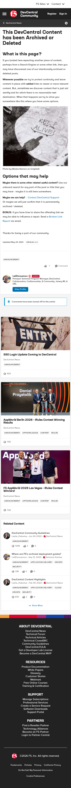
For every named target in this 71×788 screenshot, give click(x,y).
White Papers (35, 670)
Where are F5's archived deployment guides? (36, 554)
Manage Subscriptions (35, 699)
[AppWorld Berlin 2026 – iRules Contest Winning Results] (35, 398)
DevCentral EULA (35, 647)
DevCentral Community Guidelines (31, 533)
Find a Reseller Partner (35, 725)
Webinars (35, 679)
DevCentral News (14, 23)
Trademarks (16, 765)
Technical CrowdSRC (35, 640)
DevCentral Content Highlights (29, 579)
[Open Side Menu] (4, 13)
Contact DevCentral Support (43, 197)
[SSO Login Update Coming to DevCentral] (35, 333)
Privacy (37, 765)
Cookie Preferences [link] (35, 776)
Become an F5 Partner (35, 732)
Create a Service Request (35, 705)
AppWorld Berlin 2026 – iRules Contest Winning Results (34, 421)
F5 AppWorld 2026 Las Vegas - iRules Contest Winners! (33, 490)
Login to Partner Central (36, 735)
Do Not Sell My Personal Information (35, 770)
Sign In (63, 13)
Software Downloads (35, 709)
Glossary (35, 673)
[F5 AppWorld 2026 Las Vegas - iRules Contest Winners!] (35, 467)
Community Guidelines (35, 643)
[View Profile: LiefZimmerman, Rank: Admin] (7, 279)
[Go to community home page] (24, 14)
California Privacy (52, 765)
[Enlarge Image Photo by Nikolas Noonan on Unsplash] (35, 136)
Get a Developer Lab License (35, 650)
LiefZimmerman (20, 276)
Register (51, 13)
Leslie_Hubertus (19, 536)
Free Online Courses (35, 682)
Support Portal (35, 712)
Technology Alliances (35, 728)
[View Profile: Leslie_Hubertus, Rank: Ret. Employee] (6, 535)
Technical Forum (35, 634)
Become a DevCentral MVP (36, 653)
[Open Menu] (66, 23)
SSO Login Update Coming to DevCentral (29, 354)
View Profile (20, 289)
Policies (28, 765)
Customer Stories (35, 676)
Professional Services (35, 702)
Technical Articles (35, 637)
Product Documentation (35, 666)
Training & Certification (35, 686)
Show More (37, 605)
